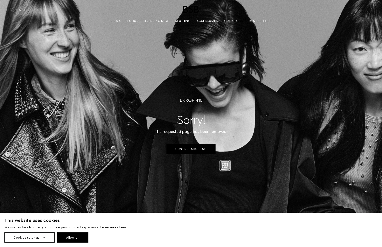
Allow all (72, 237)
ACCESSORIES (207, 21)
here (122, 227)
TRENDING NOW (157, 21)
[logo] (191, 9)
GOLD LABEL (233, 21)
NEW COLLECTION (125, 21)
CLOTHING (183, 21)
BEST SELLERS (260, 21)
